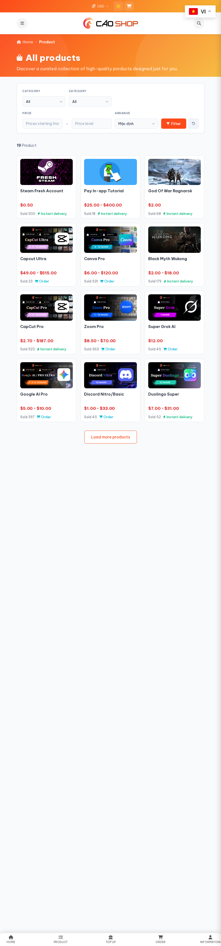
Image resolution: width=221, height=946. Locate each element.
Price (27, 113)
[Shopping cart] (129, 6)
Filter (176, 123)
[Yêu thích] (66, 165)
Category (31, 91)
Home (28, 42)
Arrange (122, 113)
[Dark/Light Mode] (118, 6)
